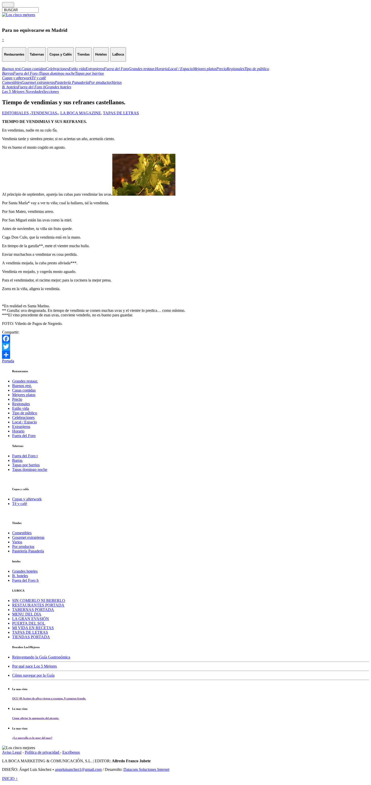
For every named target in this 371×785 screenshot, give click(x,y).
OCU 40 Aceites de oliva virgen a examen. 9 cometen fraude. (49, 698)
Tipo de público (24, 413)
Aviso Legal (11, 752)
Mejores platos (23, 395)
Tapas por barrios (26, 465)
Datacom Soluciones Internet (146, 769)
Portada (8, 361)
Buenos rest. (22, 386)
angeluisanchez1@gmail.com (78, 769)
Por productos (23, 546)
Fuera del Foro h (25, 580)
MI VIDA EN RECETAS (33, 628)
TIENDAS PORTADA (31, 637)
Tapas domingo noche (29, 469)
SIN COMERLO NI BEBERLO (38, 600)
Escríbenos (71, 752)
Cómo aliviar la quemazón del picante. (35, 718)
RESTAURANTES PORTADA (38, 605)
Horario (18, 431)
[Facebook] (185, 339)
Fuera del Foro (24, 436)
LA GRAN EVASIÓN (30, 619)
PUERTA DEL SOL (28, 623)
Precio (17, 399)
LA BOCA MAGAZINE (80, 113)
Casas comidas (24, 390)
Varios (17, 542)
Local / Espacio (24, 422)
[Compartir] (185, 355)
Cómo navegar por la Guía (33, 675)
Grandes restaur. (25, 381)
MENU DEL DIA (26, 614)
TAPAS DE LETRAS (121, 113)
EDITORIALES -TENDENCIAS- (30, 113)
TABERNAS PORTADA (33, 609)
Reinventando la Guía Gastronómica (41, 657)
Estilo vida (20, 408)
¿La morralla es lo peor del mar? (32, 737)
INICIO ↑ (10, 778)
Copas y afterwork (27, 499)
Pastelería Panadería (28, 551)
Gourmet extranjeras (28, 537)
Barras (17, 460)
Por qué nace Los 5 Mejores (34, 666)
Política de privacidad (42, 752)
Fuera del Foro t (25, 456)
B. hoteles (20, 576)
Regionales (21, 404)
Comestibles (22, 533)
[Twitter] (185, 347)
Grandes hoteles (25, 571)
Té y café (19, 503)
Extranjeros (21, 426)
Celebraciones (23, 417)
